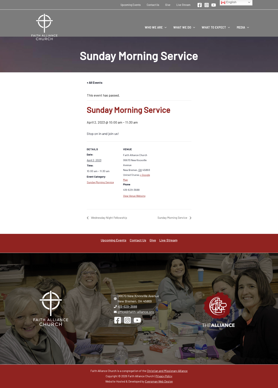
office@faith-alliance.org (136, 312)
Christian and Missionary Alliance (167, 371)
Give (167, 4)
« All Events (94, 82)
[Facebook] (199, 5)
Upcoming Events (131, 4)
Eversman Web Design (159, 381)
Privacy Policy (164, 376)
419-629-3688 (127, 306)
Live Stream (183, 4)
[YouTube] (213, 5)
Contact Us (153, 4)
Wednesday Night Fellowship (108, 217)
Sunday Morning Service (100, 182)
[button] (165, 27)
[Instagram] (206, 5)
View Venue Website (134, 195)
